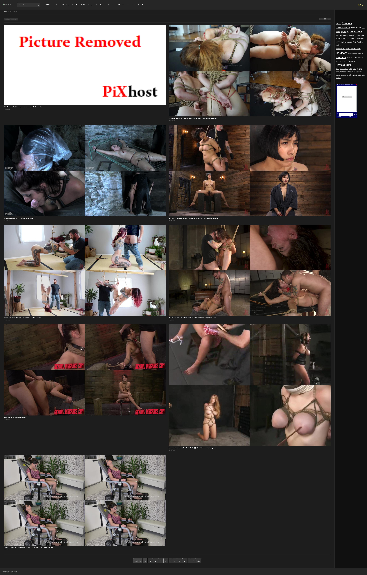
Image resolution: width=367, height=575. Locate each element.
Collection (111, 5)
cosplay (347, 38)
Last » (199, 561)
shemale (353, 75)
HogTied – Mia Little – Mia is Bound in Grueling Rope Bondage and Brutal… (193, 218)
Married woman (359, 57)
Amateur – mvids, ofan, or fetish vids (66, 5)
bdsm (338, 32)
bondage (339, 35)
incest (360, 53)
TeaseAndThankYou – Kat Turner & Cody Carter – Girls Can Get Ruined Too (28, 547)
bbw (363, 28)
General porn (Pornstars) (348, 48)
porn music (343, 71)
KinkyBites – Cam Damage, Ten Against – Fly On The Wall (22, 317)
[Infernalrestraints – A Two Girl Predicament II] (85, 170)
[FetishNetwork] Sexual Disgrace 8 (15, 417)
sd (347, 75)
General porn (100, 5)
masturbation (341, 61)
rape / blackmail (351, 71)
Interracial (131, 5)
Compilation (340, 38)
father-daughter (348, 42)
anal (353, 28)
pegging (359, 69)
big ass (343, 32)
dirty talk (340, 42)
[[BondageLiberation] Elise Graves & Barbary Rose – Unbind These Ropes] (250, 70)
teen (363, 75)
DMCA (48, 5)
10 (174, 561)
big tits (350, 32)
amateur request (343, 28)
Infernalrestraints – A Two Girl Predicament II (18, 218)
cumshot (353, 39)
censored (352, 35)
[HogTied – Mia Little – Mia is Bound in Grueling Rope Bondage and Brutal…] (250, 170)
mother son (352, 61)
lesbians (350, 58)
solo (359, 75)
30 (185, 561)
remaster (359, 71)
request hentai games (341, 75)
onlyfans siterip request (346, 69)
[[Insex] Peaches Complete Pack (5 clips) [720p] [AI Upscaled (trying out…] (250, 385)
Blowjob (121, 5)
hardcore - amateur (352, 53)
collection (360, 35)
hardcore (341, 52)
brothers (345, 35)
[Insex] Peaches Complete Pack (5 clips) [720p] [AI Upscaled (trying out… (193, 448)
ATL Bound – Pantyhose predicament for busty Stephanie (22, 107)
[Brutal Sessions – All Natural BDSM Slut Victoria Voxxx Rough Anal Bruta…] (250, 270)
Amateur (347, 23)
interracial (341, 57)
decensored (360, 38)
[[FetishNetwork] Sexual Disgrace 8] (85, 369)
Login (362, 5)
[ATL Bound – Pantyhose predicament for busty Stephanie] (85, 65)
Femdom (360, 42)
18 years (338, 24)
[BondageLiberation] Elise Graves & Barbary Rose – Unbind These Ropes (193, 118)
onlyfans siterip (344, 65)
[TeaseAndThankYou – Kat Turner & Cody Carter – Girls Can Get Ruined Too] (85, 500)
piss (337, 71)
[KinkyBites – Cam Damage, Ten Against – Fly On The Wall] (85, 270)
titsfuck (338, 78)
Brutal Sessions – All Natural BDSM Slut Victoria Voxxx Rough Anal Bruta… (193, 317)
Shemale (140, 5)
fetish (338, 45)
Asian (358, 28)
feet (354, 42)
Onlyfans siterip (86, 5)
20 (179, 561)
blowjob (358, 31)
